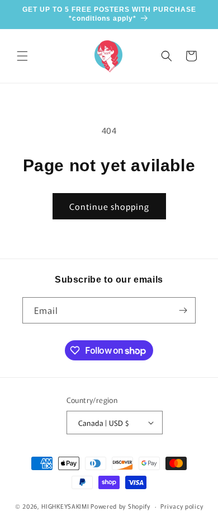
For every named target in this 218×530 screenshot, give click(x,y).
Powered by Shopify (120, 505)
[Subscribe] (182, 310)
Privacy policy (181, 505)
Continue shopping (109, 206)
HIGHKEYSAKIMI (65, 505)
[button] (22, 56)
